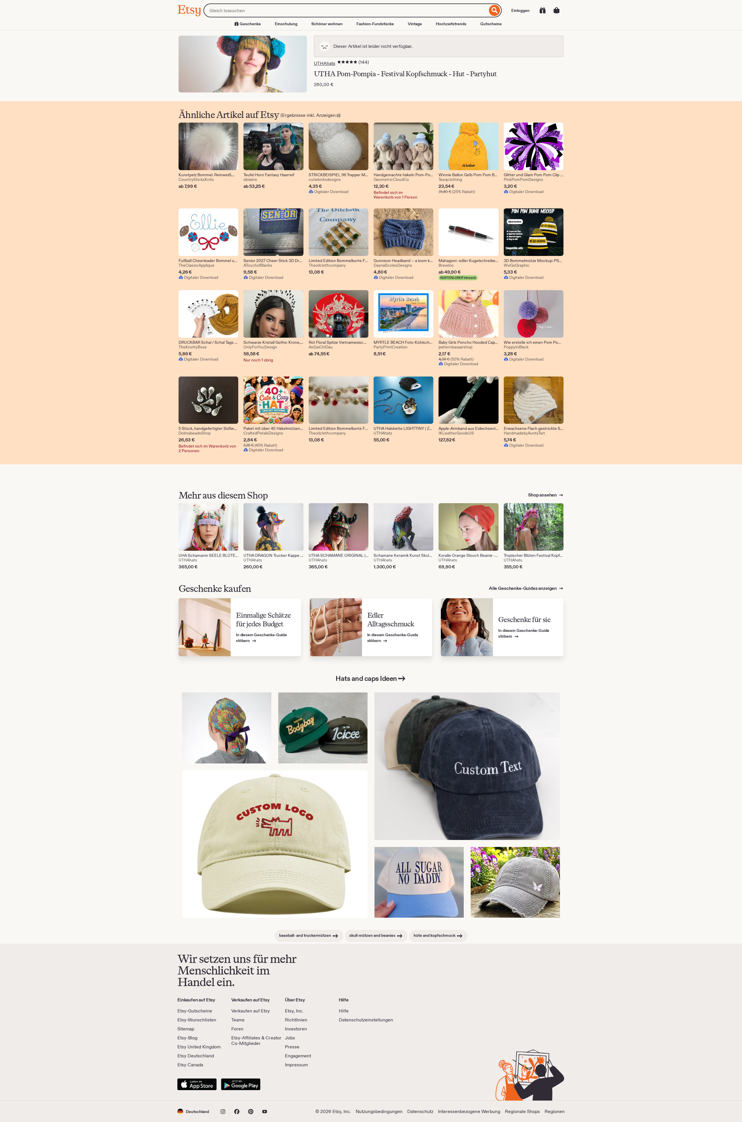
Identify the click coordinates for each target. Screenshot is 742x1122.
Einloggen (520, 10)
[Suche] (495, 10)
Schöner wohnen (327, 23)
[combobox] (345, 10)
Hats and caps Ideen (366, 678)
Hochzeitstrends (451, 23)
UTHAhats (324, 63)
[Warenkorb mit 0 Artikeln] (556, 10)
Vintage (415, 23)
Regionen (555, 1111)
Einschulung (286, 23)
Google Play (240, 1084)
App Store (197, 1084)
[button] (193, 1111)
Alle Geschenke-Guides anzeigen (523, 588)
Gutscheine (491, 23)
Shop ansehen (543, 495)
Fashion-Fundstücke (375, 23)
